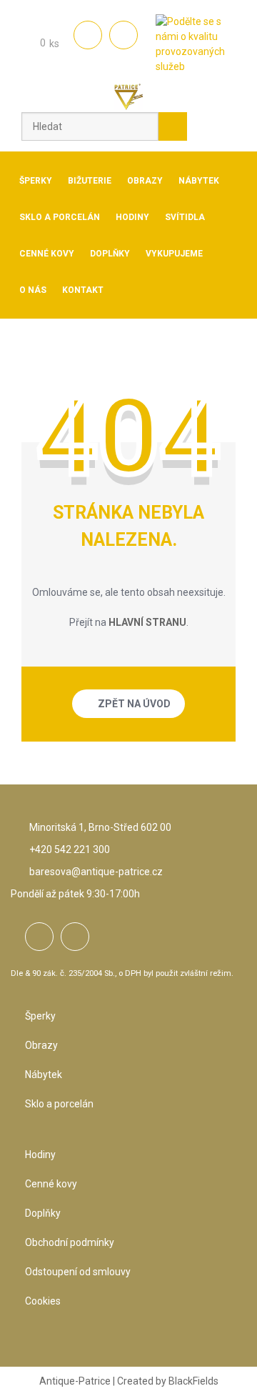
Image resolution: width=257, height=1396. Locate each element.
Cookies (43, 1301)
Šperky (40, 1016)
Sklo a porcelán (59, 1104)
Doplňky (43, 1213)
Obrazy (41, 1045)
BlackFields (193, 1381)
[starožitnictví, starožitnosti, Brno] (128, 98)
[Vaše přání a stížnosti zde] (196, 45)
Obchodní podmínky (69, 1242)
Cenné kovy (51, 1184)
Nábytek (43, 1074)
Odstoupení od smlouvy (78, 1271)
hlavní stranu (147, 622)
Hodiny (40, 1154)
